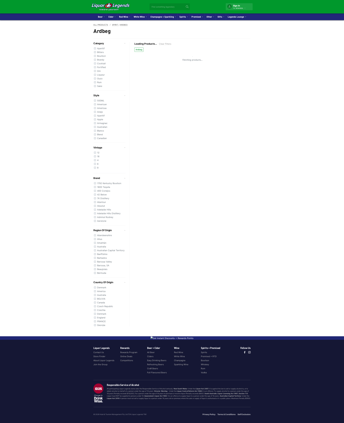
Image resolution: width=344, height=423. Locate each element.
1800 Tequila (103, 187)
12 (98, 152)
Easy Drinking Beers (156, 360)
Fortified (101, 67)
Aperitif (101, 48)
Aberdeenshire (104, 235)
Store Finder (99, 356)
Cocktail (101, 63)
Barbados (102, 258)
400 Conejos (103, 190)
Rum (99, 82)
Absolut (101, 206)
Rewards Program (128, 352)
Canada (101, 302)
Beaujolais (102, 269)
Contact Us (98, 352)
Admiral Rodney (105, 217)
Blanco (100, 130)
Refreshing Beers (155, 364)
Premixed (196, 16)
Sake (99, 86)
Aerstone (101, 221)
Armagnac (102, 123)
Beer (101, 16)
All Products (100, 25)
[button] (109, 43)
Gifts (220, 16)
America (101, 291)
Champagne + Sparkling (162, 16)
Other (210, 16)
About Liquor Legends (103, 360)
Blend (100, 134)
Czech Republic (105, 306)
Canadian (102, 138)
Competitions (126, 360)
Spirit (115, 25)
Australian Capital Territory (111, 250)
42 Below (102, 194)
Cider (111, 16)
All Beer (151, 352)
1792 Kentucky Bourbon (109, 183)
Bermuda (101, 273)
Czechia (101, 310)
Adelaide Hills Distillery (109, 213)
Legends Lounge (236, 16)
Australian (102, 127)
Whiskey (205, 364)
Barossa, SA (103, 265)
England (101, 317)
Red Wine (124, 16)
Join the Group (100, 364)
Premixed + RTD (209, 356)
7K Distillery (103, 198)
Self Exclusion (244, 414)
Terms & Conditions (226, 414)
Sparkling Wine (181, 364)
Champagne (179, 360)
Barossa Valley (104, 261)
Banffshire (102, 254)
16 (98, 156)
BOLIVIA (101, 298)
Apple (100, 119)
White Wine (140, 16)
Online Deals (126, 356)
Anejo (100, 112)
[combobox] (170, 6)
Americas (102, 108)
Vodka (204, 372)
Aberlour (101, 202)
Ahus (99, 239)
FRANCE (101, 321)
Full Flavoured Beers (157, 372)
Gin (99, 71)
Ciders (150, 356)
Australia (101, 246)
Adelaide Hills (104, 209)
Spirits (183, 16)
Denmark (101, 287)
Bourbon (101, 56)
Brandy (100, 59)
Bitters (100, 52)
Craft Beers (152, 368)
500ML (100, 100)
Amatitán (101, 242)
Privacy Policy (209, 414)
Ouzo (100, 78)
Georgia (101, 325)
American (102, 104)
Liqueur (101, 74)
